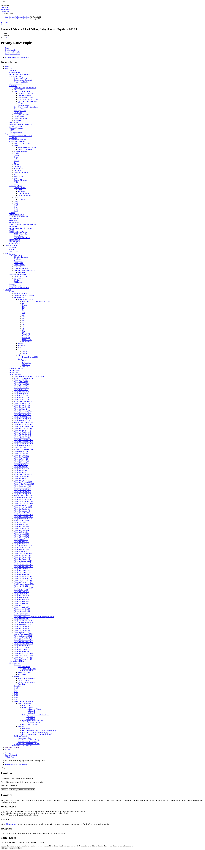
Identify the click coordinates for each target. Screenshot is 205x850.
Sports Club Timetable (21, 78)
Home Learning (14, 663)
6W (23, 332)
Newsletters (13, 247)
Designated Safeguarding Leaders (25, 88)
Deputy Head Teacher (25, 93)
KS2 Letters (18, 282)
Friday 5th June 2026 (21, 390)
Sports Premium (14, 240)
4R (23, 322)
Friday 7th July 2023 (21, 590)
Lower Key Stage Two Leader (28, 99)
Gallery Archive (19, 297)
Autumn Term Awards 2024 (23, 495)
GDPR (11, 130)
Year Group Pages (15, 186)
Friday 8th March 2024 (21, 549)
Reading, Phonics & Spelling (23, 701)
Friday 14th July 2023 (21, 586)
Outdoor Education (20, 180)
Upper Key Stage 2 (24, 195)
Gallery (16, 184)
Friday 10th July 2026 (21, 380)
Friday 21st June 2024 (21, 528)
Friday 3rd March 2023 (21, 619)
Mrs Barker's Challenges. (26, 678)
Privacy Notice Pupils (12, 52)
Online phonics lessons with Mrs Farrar (35, 715)
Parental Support (15, 286)
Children (8, 290)
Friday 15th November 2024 (23, 503)
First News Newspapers (26, 149)
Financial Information (16, 128)
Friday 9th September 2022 (23, 659)
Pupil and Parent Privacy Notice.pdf (17, 57)
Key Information (10, 50)
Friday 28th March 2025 (22, 472)
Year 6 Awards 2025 (20, 447)
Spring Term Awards (21, 613)
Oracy (16, 157)
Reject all (4, 789)
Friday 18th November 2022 (23, 642)
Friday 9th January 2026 (22, 420)
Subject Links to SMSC (22, 238)
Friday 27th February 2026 (23, 411)
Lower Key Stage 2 (24, 193)
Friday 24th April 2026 (21, 397)
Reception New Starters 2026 (19, 288)
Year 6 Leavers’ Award (21, 520)
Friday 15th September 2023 (23, 580)
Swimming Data (14, 242)
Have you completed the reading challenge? (37, 734)
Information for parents (30, 724)
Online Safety (14, 222)
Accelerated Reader (20, 151)
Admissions (13, 138)
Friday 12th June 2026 (21, 388)
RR (23, 307)
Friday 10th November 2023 (23, 567)
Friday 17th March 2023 (22, 615)
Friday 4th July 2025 (21, 451)
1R (23, 311)
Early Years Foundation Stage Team (26, 107)
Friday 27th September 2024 (23, 515)
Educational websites (21, 257)
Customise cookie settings (26, 789)
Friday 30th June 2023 (21, 592)
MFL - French (18, 176)
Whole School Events (25, 299)
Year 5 (16, 209)
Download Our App (12, 747)
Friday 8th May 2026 (21, 393)
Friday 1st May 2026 (21, 395)
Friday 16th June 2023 (21, 595)
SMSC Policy (18, 236)
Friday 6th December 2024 (23, 497)
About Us (8, 68)
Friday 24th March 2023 (22, 611)
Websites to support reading (27, 147)
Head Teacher (18, 90)
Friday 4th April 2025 (21, 470)
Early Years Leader (24, 95)
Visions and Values (15, 84)
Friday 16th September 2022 (23, 657)
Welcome (12, 70)
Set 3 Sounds (30, 713)
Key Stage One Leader (25, 97)
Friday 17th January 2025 (22, 492)
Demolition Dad (27, 671)
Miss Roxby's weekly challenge (28, 740)
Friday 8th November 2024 (23, 505)
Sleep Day (17, 267)
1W (23, 313)
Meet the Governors (16, 126)
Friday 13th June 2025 (21, 457)
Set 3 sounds (30, 719)
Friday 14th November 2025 (23, 428)
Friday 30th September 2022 (23, 653)
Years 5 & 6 (26, 338)
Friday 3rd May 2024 (21, 540)
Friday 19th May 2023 (21, 601)
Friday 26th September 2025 (23, 440)
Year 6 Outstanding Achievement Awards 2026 (29, 376)
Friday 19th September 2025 (23, 442)
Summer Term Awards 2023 (23, 588)
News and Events (11, 245)
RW (23, 309)
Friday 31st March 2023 (22, 609)
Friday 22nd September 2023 (23, 578)
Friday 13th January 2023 (22, 630)
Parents (7, 253)
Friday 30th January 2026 (22, 415)
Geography (17, 166)
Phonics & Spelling (24, 703)
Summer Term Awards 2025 (23, 449)
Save (19, 848)
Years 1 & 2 (26, 334)
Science (16, 161)
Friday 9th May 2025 (21, 465)
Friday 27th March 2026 (22, 403)
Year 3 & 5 (26, 365)
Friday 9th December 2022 (23, 636)
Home (7, 48)
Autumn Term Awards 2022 (23, 634)
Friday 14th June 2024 (21, 530)
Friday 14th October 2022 (22, 649)
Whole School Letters (21, 276)
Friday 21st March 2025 (22, 476)
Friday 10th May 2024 (21, 538)
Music (16, 178)
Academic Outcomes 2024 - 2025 (20, 136)
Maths (16, 159)
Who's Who (13, 86)
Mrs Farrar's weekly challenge (28, 742)
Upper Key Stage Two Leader (28, 101)
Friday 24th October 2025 (22, 432)
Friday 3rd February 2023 (22, 624)
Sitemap (8, 753)
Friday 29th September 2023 (23, 576)
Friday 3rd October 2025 (22, 438)
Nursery (25, 305)
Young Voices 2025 (20, 293)
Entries (24, 303)
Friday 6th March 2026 (21, 409)
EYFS (20, 190)
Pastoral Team (14, 122)
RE (15, 174)
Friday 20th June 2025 (21, 455)
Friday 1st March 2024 (21, 551)
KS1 (19, 347)
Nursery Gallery (23, 680)
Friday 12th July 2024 (21, 522)
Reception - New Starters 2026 (24, 270)
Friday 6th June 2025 (21, 459)
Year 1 (16, 201)
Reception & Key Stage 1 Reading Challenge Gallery (40, 730)
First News (26, 728)
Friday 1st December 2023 (23, 561)
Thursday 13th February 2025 (24, 484)
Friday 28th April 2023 (21, 605)
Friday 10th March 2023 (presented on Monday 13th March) (34, 617)
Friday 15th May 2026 (21, 392)
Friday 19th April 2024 (21, 544)
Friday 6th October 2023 (22, 574)
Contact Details (14, 72)
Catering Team (19, 116)
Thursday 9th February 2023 (23, 622)
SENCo (20, 103)
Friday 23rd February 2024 (23, 553)
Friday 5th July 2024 (21, 524)
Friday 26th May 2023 (21, 599)
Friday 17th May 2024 (21, 536)
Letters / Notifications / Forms (19, 274)
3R (23, 318)
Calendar (12, 249)
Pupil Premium (14, 218)
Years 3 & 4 (26, 336)
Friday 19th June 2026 (21, 386)
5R (23, 326)
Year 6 (16, 211)
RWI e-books (26, 705)
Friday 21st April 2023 (21, 607)
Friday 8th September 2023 (23, 582)
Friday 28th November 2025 (23, 424)
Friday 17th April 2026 (21, 399)
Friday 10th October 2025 (22, 436)
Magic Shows (26, 342)
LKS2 (20, 349)
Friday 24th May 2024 (21, 534)
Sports (20, 359)
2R (23, 315)
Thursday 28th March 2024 (23, 545)
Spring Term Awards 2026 (22, 401)
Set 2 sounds (30, 717)
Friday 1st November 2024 (23, 507)
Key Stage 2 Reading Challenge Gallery (35, 732)
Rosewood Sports (15, 76)
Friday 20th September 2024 (23, 517)
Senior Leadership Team (22, 91)
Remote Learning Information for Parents (23, 224)
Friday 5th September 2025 (23, 445)
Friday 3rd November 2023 (23, 569)
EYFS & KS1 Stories (25, 672)
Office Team (18, 113)
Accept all (13, 789)
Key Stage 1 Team (20, 109)
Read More (4, 22)
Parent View (18, 261)
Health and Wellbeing (21, 736)
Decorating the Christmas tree (24, 295)
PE (15, 163)
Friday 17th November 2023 (23, 565)
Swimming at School (21, 268)
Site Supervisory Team (21, 115)
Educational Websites (16, 368)
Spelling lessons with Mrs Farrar (33, 721)
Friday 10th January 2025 (22, 494)
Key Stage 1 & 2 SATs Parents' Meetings (36, 301)
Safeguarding (13, 226)
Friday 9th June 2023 (21, 597)
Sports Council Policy (21, 82)
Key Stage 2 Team (20, 111)
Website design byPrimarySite (16, 764)
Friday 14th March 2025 (22, 478)
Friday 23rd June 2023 (21, 594)
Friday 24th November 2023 (23, 563)
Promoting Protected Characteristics (21, 124)
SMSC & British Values (22, 143)
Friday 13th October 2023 (22, 572)
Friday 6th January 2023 (22, 632)
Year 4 (16, 207)
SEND (11, 230)
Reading (16, 145)
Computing (17, 170)
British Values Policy (21, 234)
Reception (21, 199)
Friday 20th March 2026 (22, 405)
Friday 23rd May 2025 (21, 461)
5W (23, 328)
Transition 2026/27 (20, 188)
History (16, 165)
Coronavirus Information (17, 140)
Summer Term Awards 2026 (23, 378)
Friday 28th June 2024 (21, 526)
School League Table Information (20, 228)
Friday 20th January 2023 (22, 628)
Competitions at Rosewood (23, 80)
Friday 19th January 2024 (22, 557)
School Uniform (19, 265)
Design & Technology (21, 172)
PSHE (16, 182)
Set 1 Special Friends (33, 709)
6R (23, 330)
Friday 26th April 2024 (21, 542)
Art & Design (18, 168)
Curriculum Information (17, 141)
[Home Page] (2, 25)
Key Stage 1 (22, 191)
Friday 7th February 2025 (22, 486)
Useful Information (15, 255)
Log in (5, 37)
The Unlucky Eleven (29, 669)
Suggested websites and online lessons (27, 744)
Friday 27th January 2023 (22, 626)
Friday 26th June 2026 (21, 384)
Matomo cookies (11, 824)
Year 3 (16, 205)
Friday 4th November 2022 (23, 646)
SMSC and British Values (18, 232)
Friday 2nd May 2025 (21, 467)
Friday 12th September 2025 (23, 444)
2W (23, 317)
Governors (17, 120)
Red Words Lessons (33, 722)
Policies (12, 213)
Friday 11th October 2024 (22, 511)
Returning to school (24, 738)
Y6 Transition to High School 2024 (21, 746)
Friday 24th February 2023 (23, 620)
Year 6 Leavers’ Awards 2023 (24, 584)
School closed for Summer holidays (17, 17)
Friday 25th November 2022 (23, 640)
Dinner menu (13, 372)
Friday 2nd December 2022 (23, 638)
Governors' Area (14, 243)
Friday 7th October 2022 (22, 651)
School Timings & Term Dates (19, 74)
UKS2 (20, 355)
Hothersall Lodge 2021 (30, 357)
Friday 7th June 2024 (21, 532)
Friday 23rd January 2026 (22, 417)
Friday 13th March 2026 (22, 407)
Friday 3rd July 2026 (21, 382)
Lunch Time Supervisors (22, 118)
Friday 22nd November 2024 (23, 501)
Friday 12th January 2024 (22, 559)
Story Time (21, 272)
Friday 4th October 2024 (22, 513)
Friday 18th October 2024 (22, 509)
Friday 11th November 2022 (23, 644)
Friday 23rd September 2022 (23, 655)
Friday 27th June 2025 (21, 453)
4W (23, 324)
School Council (14, 370)
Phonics (16, 153)
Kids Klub (17, 259)
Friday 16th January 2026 (22, 418)
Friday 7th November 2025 (23, 430)
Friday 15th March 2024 (22, 547)
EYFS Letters (18, 278)
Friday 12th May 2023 (21, 603)
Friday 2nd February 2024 (22, 555)
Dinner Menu (18, 263)
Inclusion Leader (23, 105)
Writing (16, 155)
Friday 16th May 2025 (21, 463)
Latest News (13, 251)
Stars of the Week (15, 374)
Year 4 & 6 (26, 367)
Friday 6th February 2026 (22, 413)
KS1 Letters (18, 280)
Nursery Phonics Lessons (26, 682)
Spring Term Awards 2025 (22, 474)
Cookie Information (11, 755)
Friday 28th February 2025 (23, 482)
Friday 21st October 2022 (22, 647)
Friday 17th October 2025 (22, 434)
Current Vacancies (15, 132)
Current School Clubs (16, 661)
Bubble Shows (27, 340)
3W (23, 320)
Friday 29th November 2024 (23, 499)
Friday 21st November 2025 (23, 426)
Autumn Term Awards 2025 (23, 422)
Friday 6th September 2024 (23, 519)
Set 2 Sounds (30, 711)
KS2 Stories (22, 674)
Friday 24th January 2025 (22, 490)
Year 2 (16, 203)
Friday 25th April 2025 (21, 469)
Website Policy (10, 757)
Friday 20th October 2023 (22, 570)
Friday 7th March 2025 (21, 480)
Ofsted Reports (14, 220)
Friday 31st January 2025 (22, 488)
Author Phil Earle (24, 667)
